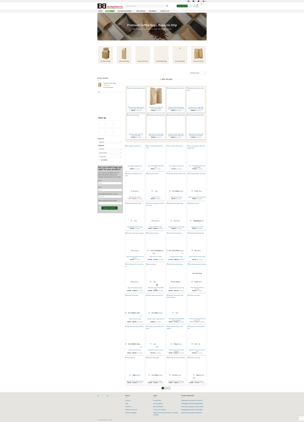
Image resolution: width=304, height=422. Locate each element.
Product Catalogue (130, 413)
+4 (182, 253)
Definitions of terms (131, 410)
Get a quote (140, 11)
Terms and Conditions (159, 410)
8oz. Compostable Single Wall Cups (155, 166)
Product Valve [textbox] (103, 153)
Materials (152, 11)
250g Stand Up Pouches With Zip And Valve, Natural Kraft (156, 134)
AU (200, 1)
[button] (182, 6)
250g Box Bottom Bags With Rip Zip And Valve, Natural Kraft (176, 108)
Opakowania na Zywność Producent (191, 400)
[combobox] (110, 142)
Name (99, 180)
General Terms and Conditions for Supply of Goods (165, 414)
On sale (104, 160)
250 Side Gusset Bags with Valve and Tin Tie (197, 319)
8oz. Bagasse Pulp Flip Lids (135, 166)
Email (99, 187)
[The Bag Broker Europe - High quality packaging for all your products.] (110, 5)
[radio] (135, 194)
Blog (126, 403)
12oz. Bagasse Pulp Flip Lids (176, 166)
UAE (206, 1)
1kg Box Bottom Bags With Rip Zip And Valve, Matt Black (136, 108)
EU (195, 1)
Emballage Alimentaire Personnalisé (192, 410)
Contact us (164, 11)
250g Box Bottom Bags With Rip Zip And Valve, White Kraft (176, 134)
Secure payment (158, 403)
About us (128, 400)
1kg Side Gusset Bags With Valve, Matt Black (136, 134)
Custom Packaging (124, 11)
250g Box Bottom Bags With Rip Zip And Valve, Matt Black (196, 108)
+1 (141, 316)
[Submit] (167, 6)
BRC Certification (158, 406)
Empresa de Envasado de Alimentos (191, 413)
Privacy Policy (157, 400)
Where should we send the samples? (107, 200)
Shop (108, 11)
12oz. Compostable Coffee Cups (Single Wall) (197, 166)
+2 (141, 347)
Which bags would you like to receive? (108, 194)
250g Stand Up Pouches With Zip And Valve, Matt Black (196, 134)
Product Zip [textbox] (102, 156)
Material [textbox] (101, 149)
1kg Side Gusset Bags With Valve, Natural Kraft (156, 108)
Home (100, 11)
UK (190, 1)
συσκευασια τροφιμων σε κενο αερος (192, 406)
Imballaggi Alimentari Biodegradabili (192, 403)
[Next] (169, 388)
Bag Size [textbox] (101, 142)
